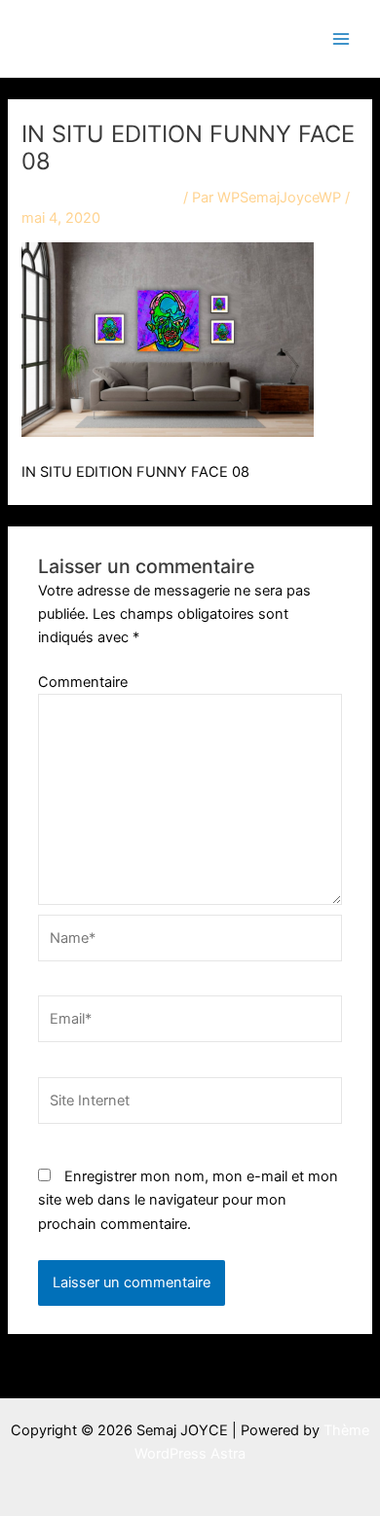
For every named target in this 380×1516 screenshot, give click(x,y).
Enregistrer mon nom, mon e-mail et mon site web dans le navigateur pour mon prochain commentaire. (188, 1200)
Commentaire (83, 682)
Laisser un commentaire (100, 197)
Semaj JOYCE (118, 37)
